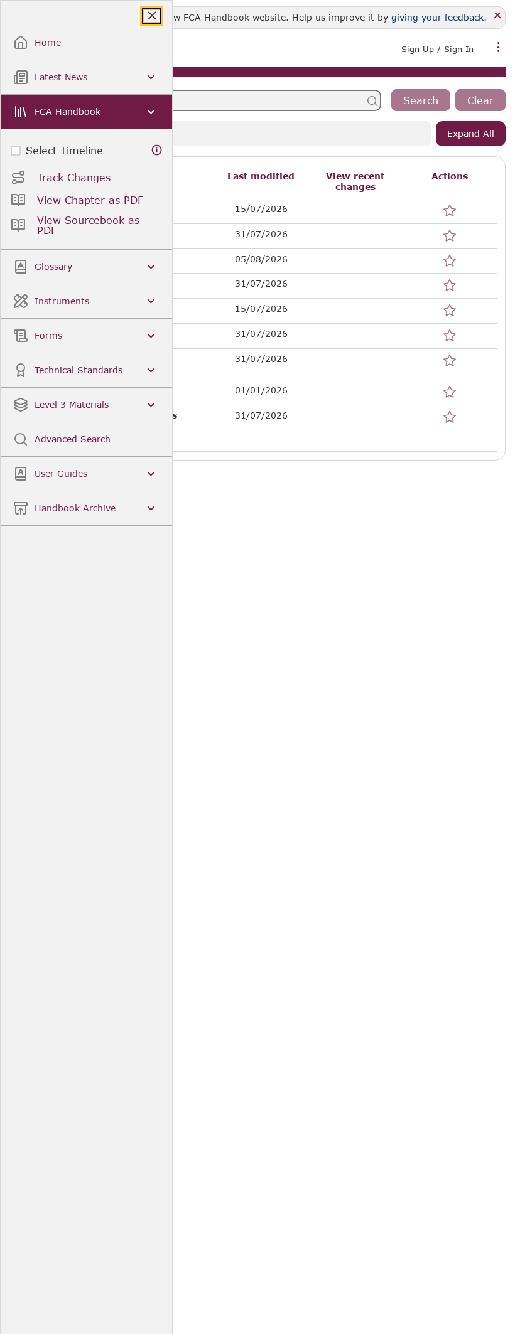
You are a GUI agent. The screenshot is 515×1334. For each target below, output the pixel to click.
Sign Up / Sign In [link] (437, 49)
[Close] (498, 16)
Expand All (470, 133)
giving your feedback (437, 17)
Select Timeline (64, 150)
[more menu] (499, 47)
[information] (157, 150)
